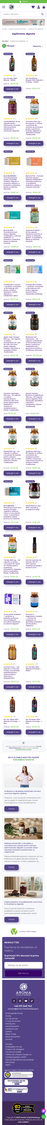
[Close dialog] (44, 558)
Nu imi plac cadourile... (34, 570)
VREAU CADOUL (34, 567)
